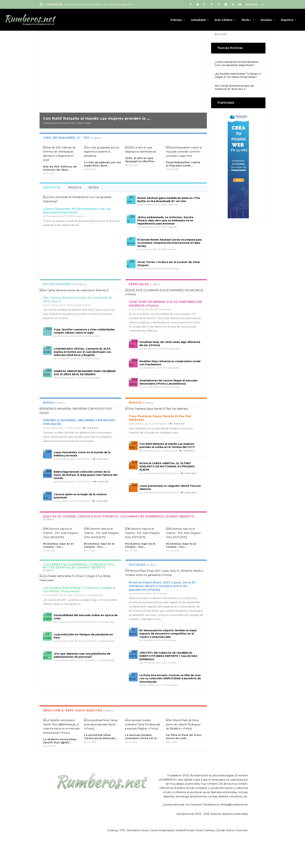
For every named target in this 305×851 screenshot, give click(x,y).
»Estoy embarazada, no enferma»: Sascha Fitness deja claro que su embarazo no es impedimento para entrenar (165, 220)
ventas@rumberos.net (234, 804)
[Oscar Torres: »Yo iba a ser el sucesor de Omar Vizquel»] (131, 263)
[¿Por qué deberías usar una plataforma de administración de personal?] (47, 655)
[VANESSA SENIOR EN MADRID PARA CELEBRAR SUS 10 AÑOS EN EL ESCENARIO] (47, 372)
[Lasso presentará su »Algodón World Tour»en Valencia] (133, 487)
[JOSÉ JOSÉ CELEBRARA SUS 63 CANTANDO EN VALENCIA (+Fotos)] (166, 292)
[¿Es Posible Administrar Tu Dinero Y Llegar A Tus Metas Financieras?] (80, 578)
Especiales (166, 309)
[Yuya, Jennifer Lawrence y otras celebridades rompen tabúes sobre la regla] (47, 331)
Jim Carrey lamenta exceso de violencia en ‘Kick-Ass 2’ (234, 87)
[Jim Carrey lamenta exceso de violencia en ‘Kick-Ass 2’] (80, 290)
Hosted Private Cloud (189, 830)
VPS (122, 830)
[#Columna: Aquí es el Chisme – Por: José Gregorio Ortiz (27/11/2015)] (143, 533)
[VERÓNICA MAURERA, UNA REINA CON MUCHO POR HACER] (80, 411)
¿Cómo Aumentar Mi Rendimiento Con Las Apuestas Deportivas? (77, 210)
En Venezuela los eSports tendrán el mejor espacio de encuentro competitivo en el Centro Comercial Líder (168, 633)
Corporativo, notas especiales (88, 595)
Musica (87, 123)
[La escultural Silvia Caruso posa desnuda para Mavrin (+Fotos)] (102, 724)
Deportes (287, 20)
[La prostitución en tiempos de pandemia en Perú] (47, 636)
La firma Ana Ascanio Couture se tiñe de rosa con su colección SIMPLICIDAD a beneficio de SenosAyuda (170, 678)
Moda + (246, 20)
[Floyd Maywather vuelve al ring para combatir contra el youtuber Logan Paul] (184, 152)
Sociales (266, 20)
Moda (77, 428)
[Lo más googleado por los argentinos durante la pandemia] (102, 152)
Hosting (112, 830)
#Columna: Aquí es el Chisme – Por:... (58, 545)
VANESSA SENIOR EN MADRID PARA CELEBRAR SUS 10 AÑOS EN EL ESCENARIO (85, 373)
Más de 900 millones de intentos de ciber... (60, 168)
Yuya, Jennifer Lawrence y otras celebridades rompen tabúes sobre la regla (84, 331)
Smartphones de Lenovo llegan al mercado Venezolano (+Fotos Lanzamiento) (168, 382)
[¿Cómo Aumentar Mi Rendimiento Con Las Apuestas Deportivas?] (81, 199)
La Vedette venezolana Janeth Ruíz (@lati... (59, 741)
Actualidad (198, 20)
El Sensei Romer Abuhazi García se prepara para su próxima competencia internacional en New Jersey (169, 243)
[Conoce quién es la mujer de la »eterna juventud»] (47, 496)
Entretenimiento (81, 305)
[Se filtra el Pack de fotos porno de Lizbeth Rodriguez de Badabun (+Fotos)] (184, 724)
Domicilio (242, 830)
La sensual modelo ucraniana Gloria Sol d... (142, 736)
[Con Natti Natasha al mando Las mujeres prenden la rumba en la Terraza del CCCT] (133, 445)
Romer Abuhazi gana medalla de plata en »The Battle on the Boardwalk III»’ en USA (168, 199)
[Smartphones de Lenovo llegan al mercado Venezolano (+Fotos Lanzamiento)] (133, 382)
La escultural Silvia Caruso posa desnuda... (100, 736)
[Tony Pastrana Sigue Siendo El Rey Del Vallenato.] (166, 409)
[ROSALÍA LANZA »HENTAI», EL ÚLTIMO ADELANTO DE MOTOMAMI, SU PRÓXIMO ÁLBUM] (133, 465)
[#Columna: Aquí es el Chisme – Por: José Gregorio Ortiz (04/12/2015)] (102, 533)
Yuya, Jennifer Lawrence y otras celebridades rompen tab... (100, 4)
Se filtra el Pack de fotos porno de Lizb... (184, 736)
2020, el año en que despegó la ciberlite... (140, 160)
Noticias (176, 20)
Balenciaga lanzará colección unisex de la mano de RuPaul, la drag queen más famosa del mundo (85, 475)
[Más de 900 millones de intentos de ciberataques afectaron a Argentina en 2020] (61, 154)
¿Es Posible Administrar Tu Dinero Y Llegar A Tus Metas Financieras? (79, 589)
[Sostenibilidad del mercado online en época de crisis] (47, 617)
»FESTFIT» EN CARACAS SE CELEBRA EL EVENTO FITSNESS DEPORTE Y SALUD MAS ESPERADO (168, 656)
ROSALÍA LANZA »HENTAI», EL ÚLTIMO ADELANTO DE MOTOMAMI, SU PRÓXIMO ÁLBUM (167, 466)
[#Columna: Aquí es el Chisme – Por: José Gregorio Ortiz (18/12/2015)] (61, 533)
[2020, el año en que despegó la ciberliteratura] (143, 150)
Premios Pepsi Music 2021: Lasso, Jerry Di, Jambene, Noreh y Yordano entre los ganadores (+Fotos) (162, 586)
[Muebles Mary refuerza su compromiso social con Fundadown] (133, 363)
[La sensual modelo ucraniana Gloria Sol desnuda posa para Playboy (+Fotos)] (143, 724)
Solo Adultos (223, 20)
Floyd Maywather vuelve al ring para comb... (183, 164)
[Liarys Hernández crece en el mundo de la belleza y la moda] (47, 454)
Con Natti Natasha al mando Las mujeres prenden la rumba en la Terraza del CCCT (167, 445)
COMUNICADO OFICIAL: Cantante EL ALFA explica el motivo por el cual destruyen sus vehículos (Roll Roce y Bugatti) (82, 352)
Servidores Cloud (137, 830)
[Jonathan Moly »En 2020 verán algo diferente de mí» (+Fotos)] (133, 343)
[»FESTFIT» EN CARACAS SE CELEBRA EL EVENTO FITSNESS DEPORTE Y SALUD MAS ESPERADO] (133, 654)
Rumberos (63, 123)
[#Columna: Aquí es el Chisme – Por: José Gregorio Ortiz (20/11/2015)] (184, 533)
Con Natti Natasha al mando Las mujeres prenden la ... (96, 118)
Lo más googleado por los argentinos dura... (102, 164)
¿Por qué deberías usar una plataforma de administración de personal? (82, 655)
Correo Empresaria (161, 830)
